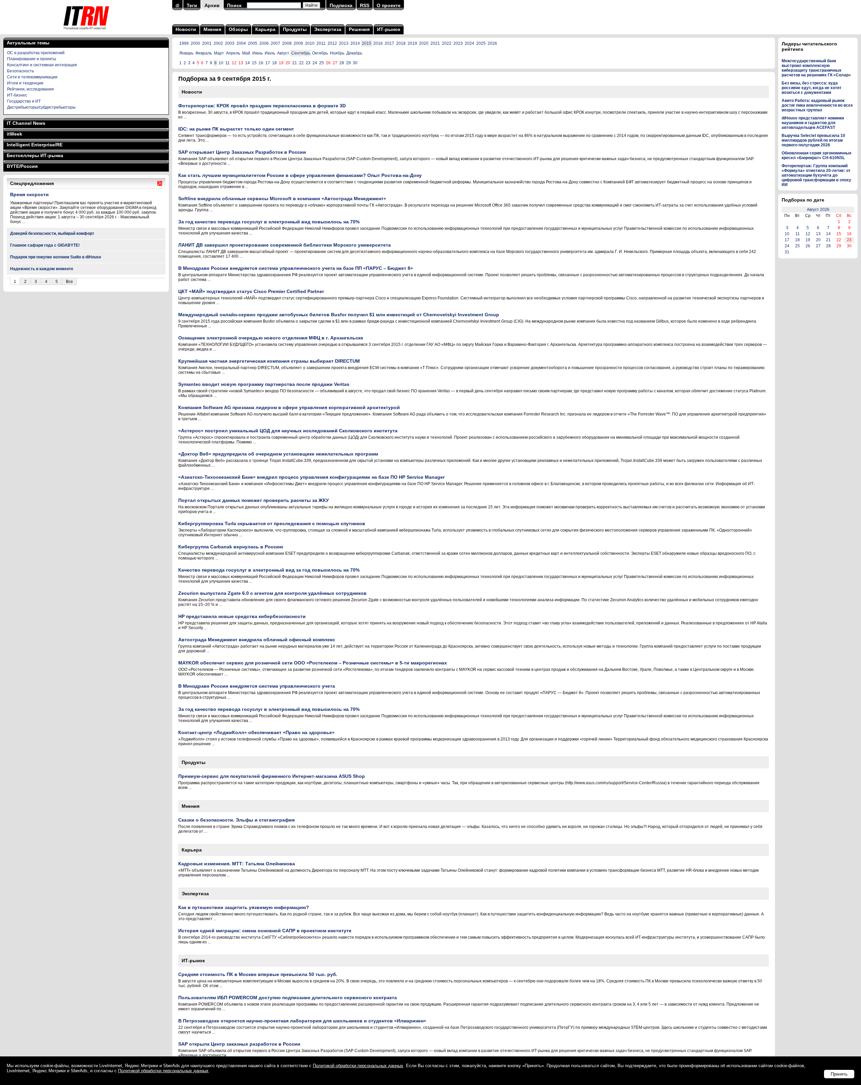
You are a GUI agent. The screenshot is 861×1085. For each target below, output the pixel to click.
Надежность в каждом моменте (41, 268)
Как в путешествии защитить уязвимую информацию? (243, 907)
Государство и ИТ (24, 101)
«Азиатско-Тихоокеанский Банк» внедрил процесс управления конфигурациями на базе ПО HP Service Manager (311, 477)
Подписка (341, 5)
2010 (309, 43)
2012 (332, 43)
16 (261, 63)
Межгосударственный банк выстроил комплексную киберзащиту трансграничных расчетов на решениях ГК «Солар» (816, 68)
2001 (207, 43)
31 (787, 252)
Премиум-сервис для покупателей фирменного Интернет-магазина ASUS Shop (271, 776)
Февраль (203, 53)
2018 (401, 43)
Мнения (212, 29)
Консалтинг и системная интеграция (42, 65)
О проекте (389, 5)
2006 (264, 43)
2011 (321, 43)
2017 (389, 43)
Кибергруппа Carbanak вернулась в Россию (230, 546)
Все (69, 281)
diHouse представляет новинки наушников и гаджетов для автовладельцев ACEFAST (813, 123)
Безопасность (20, 71)
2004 (241, 43)
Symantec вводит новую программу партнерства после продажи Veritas (263, 384)
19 (808, 240)
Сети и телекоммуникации (32, 77)
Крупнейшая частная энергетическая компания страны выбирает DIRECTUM (269, 361)
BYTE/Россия (22, 166)
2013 (343, 43)
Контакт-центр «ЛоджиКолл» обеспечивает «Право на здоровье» (256, 732)
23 (308, 63)
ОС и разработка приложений (36, 52)
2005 (252, 43)
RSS (364, 5)
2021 (435, 43)
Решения (359, 29)
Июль (270, 53)
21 (294, 63)
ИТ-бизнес (17, 95)
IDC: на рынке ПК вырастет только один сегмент (236, 129)
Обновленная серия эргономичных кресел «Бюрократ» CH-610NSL (817, 155)
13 (818, 233)
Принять (839, 1074)
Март (219, 53)
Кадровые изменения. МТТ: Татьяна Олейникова (236, 863)
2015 (366, 43)
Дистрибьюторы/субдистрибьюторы (41, 107)
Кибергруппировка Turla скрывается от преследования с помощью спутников (271, 523)
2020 (423, 43)
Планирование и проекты (31, 59)
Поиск (234, 5)
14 (247, 63)
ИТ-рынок (388, 29)
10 (221, 63)
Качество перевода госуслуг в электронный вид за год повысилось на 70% (269, 570)
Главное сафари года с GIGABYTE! (45, 245)
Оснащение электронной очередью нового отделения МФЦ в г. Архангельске (270, 337)
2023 (458, 43)
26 (808, 246)
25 (321, 63)
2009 (298, 43)
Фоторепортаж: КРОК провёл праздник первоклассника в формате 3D (262, 105)
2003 (229, 43)
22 (301, 63)
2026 (492, 43)
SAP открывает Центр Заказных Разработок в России (242, 152)
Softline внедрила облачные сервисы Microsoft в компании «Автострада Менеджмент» (282, 198)
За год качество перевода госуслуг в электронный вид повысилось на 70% (269, 221)
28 (341, 63)
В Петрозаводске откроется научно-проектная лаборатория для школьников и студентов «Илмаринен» (302, 1020)
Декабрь (354, 53)
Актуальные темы (28, 42)
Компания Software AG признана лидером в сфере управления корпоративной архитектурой (289, 407)
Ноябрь (337, 53)
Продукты (295, 29)
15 (254, 63)
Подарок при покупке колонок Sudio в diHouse (55, 257)
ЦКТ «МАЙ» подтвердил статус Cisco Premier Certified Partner (251, 291)
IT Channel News (26, 123)
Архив (212, 5)
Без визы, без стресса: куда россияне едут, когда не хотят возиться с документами (811, 88)
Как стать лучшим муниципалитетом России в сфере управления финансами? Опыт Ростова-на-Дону (300, 175)
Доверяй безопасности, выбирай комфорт (52, 233)
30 (355, 63)
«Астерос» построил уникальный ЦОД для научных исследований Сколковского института (288, 430)
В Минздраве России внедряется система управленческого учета (256, 686)
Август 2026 (818, 209)
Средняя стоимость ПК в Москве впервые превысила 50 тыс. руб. (257, 974)
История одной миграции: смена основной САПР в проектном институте (264, 930)
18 (274, 63)
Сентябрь (300, 53)
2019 (412, 43)
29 (348, 63)
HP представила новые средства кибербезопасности (242, 616)
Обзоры (238, 29)
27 (818, 246)
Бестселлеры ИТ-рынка (35, 155)
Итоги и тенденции (25, 83)
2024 (469, 43)
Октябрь (320, 53)
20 (818, 240)
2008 (287, 43)
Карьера (265, 29)
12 (808, 233)
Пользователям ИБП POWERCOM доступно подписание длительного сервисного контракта (287, 997)
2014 (355, 43)
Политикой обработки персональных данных (358, 1065)
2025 (481, 43)
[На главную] (86, 32)
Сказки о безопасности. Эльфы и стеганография (236, 820)
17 (267, 63)
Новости (186, 29)
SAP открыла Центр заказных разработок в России (239, 1044)
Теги (192, 5)
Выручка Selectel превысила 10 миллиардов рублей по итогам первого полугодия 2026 (813, 140)
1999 (184, 43)
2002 (218, 43)
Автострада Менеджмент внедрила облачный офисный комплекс (256, 639)
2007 (275, 43)
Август (283, 53)
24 (314, 63)
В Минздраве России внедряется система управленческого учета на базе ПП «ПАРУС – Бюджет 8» (295, 268)
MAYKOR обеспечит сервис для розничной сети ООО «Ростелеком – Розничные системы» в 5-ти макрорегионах (312, 662)
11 (227, 63)
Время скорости (29, 194)
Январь (186, 53)
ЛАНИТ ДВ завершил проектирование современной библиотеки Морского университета (284, 245)
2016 (378, 43)
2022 (446, 43)
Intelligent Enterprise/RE (35, 144)
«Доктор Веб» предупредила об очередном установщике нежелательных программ (278, 454)
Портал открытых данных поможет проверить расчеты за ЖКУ (253, 500)
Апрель (233, 53)
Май (246, 53)
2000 (195, 43)
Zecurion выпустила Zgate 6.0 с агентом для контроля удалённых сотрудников (272, 593)
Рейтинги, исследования (30, 89)
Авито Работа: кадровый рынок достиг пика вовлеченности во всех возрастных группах (817, 105)
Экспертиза (327, 29)
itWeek (14, 134)
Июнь (257, 53)
